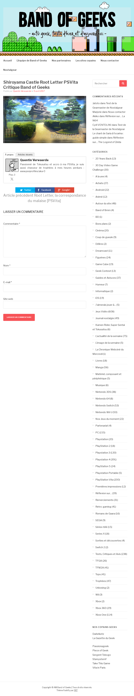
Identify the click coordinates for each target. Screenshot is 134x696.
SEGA (98, 520)
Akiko (95, 116)
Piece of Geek (100, 650)
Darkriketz (98, 633)
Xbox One (100, 614)
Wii (97, 594)
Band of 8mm (102, 210)
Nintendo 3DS (103, 391)
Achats (99, 183)
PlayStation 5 (102, 466)
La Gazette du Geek (103, 638)
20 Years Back (103, 158)
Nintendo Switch (104, 405)
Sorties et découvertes (108, 540)
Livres (98, 360)
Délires (99, 243)
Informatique (102, 291)
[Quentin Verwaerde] (11, 170)
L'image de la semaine (107, 342)
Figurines (100, 257)
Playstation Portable (106, 473)
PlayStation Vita (104, 479)
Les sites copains (86, 60)
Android (99, 189)
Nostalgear (10, 69)
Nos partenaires (61, 60)
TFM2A (99, 567)
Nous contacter (110, 60)
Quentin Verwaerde (22, 91)
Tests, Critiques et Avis (108, 554)
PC (97, 432)
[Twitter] (12, 179)
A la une (99, 176)
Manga (99, 367)
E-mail (7, 282)
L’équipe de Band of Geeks (32, 60)
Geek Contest (103, 270)
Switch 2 (100, 547)
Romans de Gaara (105, 513)
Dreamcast (101, 250)
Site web (8, 298)
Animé (99, 196)
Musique (100, 385)
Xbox (98, 601)
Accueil (7, 60)
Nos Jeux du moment (107, 419)
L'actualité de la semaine (108, 336)
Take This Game (101, 663)
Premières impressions (108, 486)
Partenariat (101, 425)
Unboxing (100, 587)
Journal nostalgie (104, 318)
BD (97, 216)
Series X (100, 533)
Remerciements (104, 500)
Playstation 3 (102, 452)
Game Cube (102, 264)
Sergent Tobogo (101, 654)
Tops (98, 574)
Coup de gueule (104, 237)
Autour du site (103, 203)
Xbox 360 (100, 608)
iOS (97, 298)
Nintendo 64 (102, 398)
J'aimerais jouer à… (105, 304)
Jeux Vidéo (101, 311)
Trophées (100, 581)
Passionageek (100, 646)
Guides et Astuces (105, 277)
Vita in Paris (99, 667)
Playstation (101, 439)
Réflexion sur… (103, 493)
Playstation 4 (102, 459)
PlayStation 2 (102, 446)
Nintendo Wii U (103, 412)
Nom (6, 265)
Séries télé (101, 527)
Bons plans (101, 223)
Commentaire (11, 223)
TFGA (98, 560)
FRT (76, 690)
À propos (9, 154)
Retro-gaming (103, 506)
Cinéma (99, 230)
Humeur (99, 284)
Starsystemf (99, 659)
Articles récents (25, 154)
